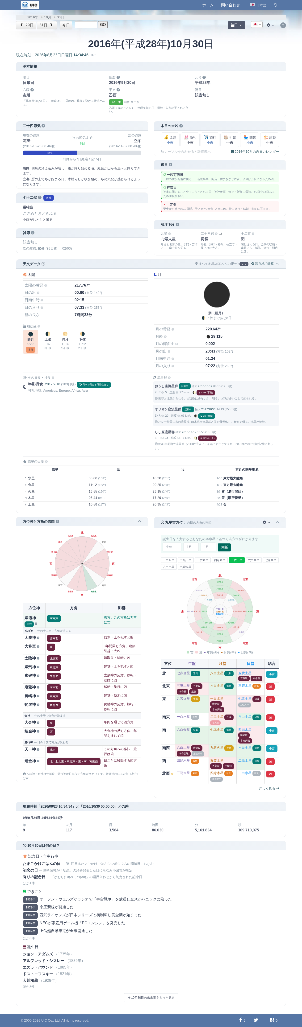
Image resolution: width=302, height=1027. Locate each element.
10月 (47, 17)
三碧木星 (202, 560)
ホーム (208, 5)
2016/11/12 (205, 386)
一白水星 (168, 560)
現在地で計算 (264, 263)
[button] (275, 5)
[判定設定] (267, 522)
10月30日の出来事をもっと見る (152, 997)
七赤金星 (270, 560)
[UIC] (30, 4)
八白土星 (168, 567)
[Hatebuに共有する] (271, 1020)
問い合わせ (230, 5)
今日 (66, 25)
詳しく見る (267, 788)
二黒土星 (185, 560)
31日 (43, 25)
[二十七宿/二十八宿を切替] (220, 234)
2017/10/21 (208, 409)
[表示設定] (271, 25)
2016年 (32, 17)
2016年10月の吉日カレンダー (256, 151)
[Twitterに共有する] (256, 1020)
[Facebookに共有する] (240, 1020)
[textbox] (256, 24)
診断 (224, 547)
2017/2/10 (52, 384)
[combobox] (257, 24)
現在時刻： (56, 55)
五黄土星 (236, 560)
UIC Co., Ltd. (51, 1020)
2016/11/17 (189, 432)
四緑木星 (219, 560)
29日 (29, 25)
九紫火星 (185, 567)
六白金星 (253, 560)
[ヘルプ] (283, 25)
